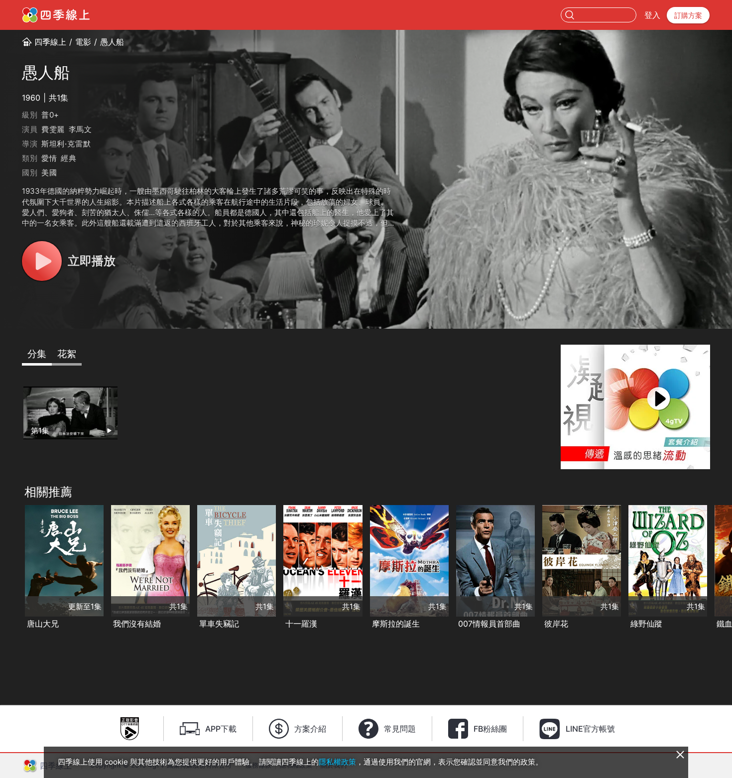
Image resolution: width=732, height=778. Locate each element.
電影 (83, 42)
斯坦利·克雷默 (66, 143)
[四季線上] (56, 14)
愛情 (49, 158)
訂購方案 (688, 15)
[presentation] (10, 568)
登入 (652, 15)
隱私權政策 (337, 762)
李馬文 (80, 129)
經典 (69, 158)
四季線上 (50, 42)
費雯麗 (53, 129)
